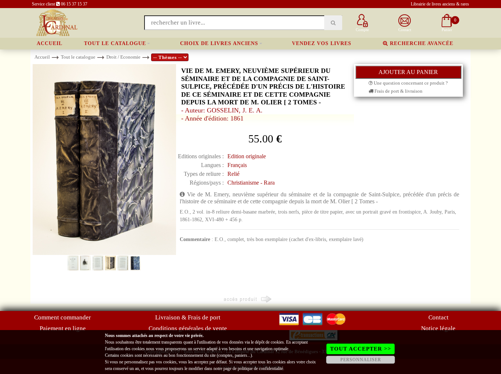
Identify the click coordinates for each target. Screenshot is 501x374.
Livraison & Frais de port (187, 317)
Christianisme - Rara (251, 182)
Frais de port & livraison (398, 91)
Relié (233, 174)
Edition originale (246, 156)
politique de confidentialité (260, 368)
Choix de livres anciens (219, 43)
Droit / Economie (123, 57)
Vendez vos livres (321, 43)
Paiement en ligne (63, 328)
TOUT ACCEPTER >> (360, 349)
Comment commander (62, 317)
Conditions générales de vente (188, 328)
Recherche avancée (420, 43)
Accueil (49, 43)
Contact (438, 317)
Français (237, 165)
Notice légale (438, 328)
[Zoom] (104, 159)
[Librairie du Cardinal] (56, 22)
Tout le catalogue (115, 43)
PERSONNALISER (360, 359)
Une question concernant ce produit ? (410, 83)
